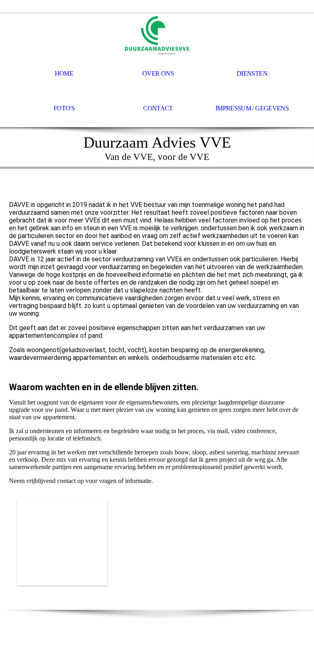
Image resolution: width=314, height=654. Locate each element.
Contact (158, 108)
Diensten (252, 73)
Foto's (64, 108)
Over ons (158, 73)
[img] (157, 35)
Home (64, 73)
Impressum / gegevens (252, 108)
